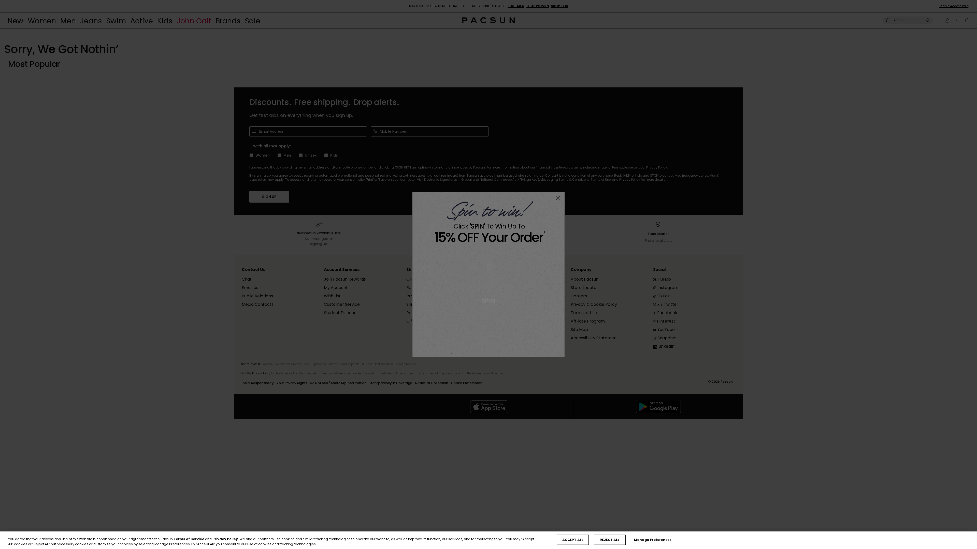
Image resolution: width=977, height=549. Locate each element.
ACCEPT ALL (572, 539)
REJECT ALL (610, 539)
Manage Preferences (652, 539)
